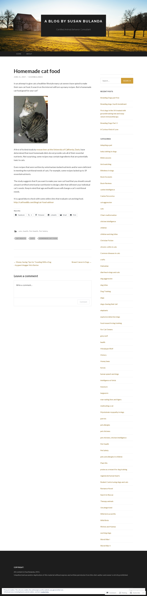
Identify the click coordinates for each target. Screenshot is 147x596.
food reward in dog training (111, 323)
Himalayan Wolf (106, 348)
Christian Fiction (106, 240)
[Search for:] (116, 81)
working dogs (105, 533)
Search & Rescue (106, 495)
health (25, 231)
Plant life (103, 463)
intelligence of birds (108, 380)
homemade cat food (48, 238)
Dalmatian (104, 266)
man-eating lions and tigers (111, 399)
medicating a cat (106, 406)
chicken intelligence (108, 221)
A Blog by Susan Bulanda (74, 21)
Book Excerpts (106, 177)
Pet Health (33, 231)
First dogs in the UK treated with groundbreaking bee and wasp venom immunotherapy (113, 113)
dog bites (104, 285)
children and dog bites (109, 234)
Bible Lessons (105, 158)
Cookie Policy (45, 592)
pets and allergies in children (111, 457)
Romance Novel (106, 488)
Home (18, 54)
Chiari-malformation (108, 215)
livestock (104, 387)
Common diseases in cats (110, 253)
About (29, 54)
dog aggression (106, 278)
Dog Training (105, 291)
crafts (102, 259)
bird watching (105, 164)
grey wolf (104, 336)
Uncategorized (106, 507)
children (103, 228)
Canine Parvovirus (107, 196)
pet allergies (105, 425)
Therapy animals (106, 501)
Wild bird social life (108, 514)
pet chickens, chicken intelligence (113, 437)
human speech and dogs (109, 374)
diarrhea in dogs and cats (110, 272)
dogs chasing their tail (108, 304)
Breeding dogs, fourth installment (113, 104)
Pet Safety (43, 231)
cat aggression (106, 202)
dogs (102, 298)
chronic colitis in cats (108, 247)
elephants (104, 310)
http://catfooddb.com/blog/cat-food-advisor (34, 202)
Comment (83, 302)
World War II (105, 546)
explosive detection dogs (110, 317)
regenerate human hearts (110, 476)
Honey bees (105, 361)
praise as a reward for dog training (113, 469)
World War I (105, 539)
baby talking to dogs (108, 151)
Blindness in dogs (107, 170)
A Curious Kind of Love (109, 129)
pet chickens (105, 431)
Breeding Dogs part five (109, 98)
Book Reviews (106, 183)
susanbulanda (35, 77)
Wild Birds (104, 520)
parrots (103, 418)
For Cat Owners (106, 329)
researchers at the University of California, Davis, (58, 149)
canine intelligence (107, 189)
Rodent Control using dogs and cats (114, 482)
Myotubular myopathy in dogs (112, 412)
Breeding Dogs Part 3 (108, 123)
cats (20, 231)
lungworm (104, 393)
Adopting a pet (106, 145)
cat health (21, 238)
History (103, 355)
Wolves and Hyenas (108, 526)
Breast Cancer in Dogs (81, 262)
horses (103, 368)
